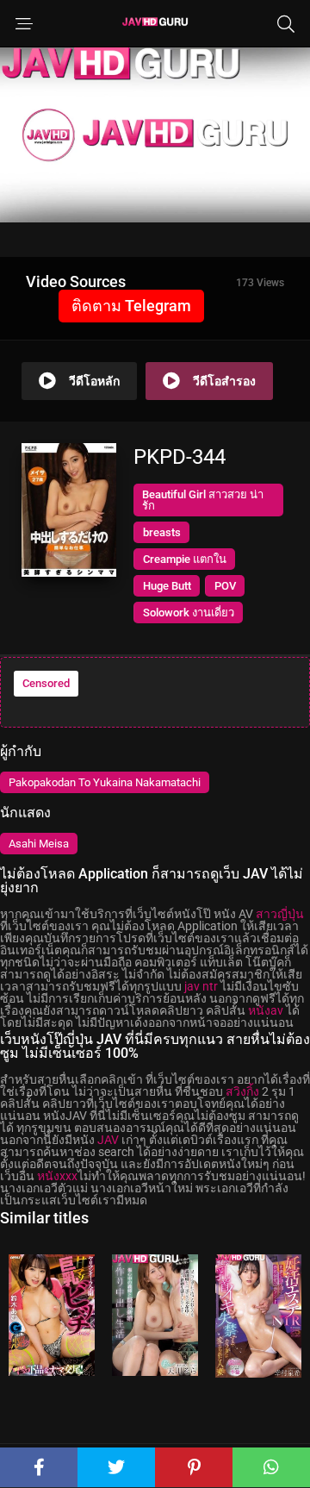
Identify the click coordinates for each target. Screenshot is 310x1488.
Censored (46, 683)
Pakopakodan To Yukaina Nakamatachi (105, 782)
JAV (108, 1140)
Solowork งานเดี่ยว (188, 612)
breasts (162, 532)
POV (225, 585)
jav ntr (201, 986)
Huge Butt (167, 585)
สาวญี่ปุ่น (280, 914)
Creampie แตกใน (184, 559)
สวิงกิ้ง (242, 1091)
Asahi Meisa (39, 843)
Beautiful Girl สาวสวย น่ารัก (203, 500)
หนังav (265, 1010)
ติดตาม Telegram (131, 306)
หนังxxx (57, 1176)
